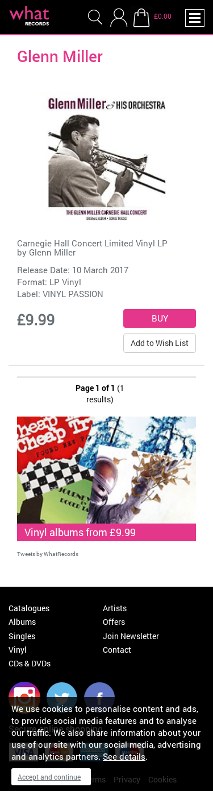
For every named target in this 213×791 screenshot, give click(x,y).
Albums (22, 621)
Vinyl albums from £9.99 (80, 532)
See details (124, 756)
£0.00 (163, 15)
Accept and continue (49, 776)
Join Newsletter (131, 636)
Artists (115, 608)
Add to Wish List (160, 342)
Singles (22, 636)
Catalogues (29, 608)
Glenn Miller (52, 252)
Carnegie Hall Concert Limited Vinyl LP (92, 243)
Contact (117, 649)
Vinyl (18, 649)
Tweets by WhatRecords (47, 554)
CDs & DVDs (30, 663)
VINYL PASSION (73, 293)
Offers (114, 621)
